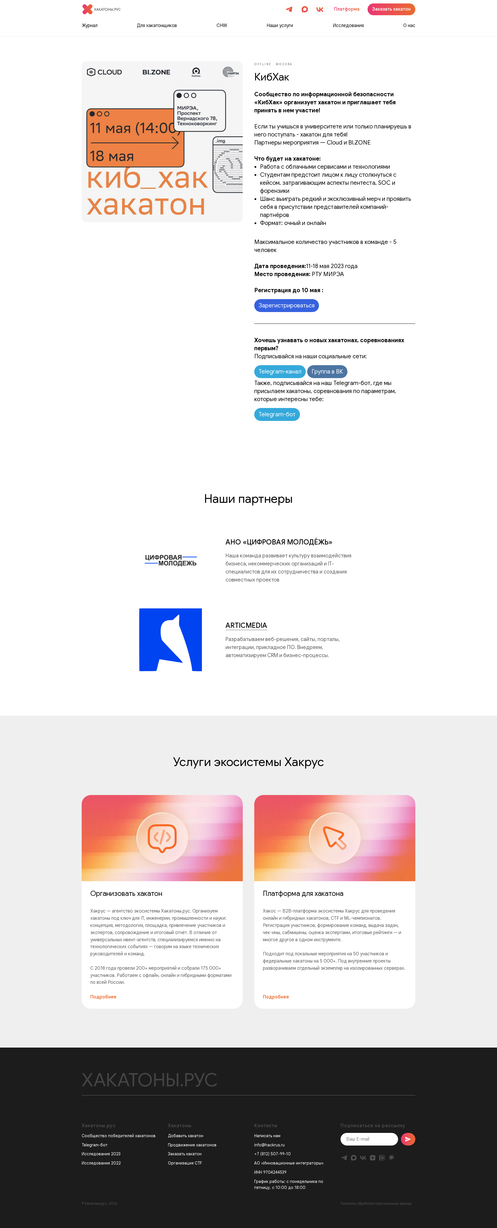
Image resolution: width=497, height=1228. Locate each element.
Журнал (90, 25)
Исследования (348, 25)
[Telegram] (344, 1157)
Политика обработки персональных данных (376, 1203)
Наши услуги (280, 25)
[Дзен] (372, 1157)
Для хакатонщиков (157, 25)
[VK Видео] (382, 1157)
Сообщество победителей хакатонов (119, 1135)
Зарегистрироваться (287, 305)
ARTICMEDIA (246, 625)
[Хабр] (391, 1157)
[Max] (353, 1157)
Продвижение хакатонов (192, 1145)
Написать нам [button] (267, 1135)
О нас (409, 25)
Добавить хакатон (185, 1135)
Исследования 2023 (101, 1153)
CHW (222, 25)
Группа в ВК (327, 371)
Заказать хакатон (185, 1153)
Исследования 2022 (101, 1163)
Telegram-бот (277, 414)
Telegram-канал (280, 371)
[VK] (363, 1157)
